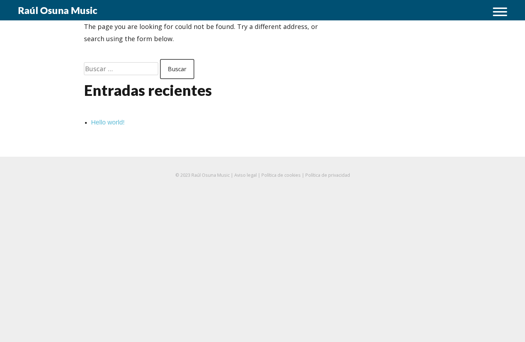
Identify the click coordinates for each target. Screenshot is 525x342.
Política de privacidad (327, 175)
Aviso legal (245, 175)
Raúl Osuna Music (57, 10)
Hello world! (108, 122)
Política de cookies (281, 175)
